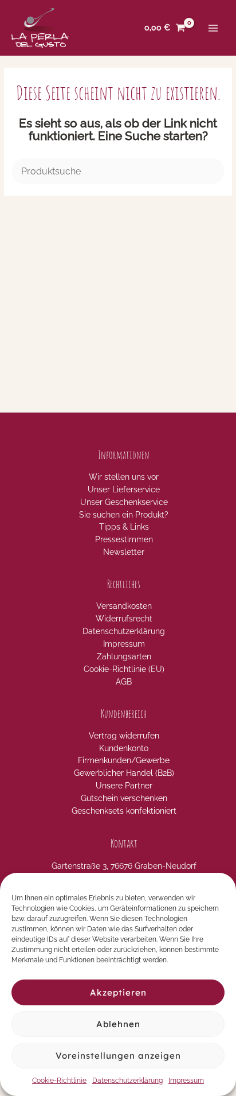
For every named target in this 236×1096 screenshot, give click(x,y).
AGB (124, 681)
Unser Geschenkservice (124, 502)
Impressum (186, 1080)
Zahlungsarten (124, 656)
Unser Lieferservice (124, 489)
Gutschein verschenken (124, 798)
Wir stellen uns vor (124, 476)
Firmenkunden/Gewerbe (124, 760)
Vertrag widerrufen (124, 735)
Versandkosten (124, 606)
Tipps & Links (124, 526)
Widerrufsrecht (124, 618)
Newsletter (123, 552)
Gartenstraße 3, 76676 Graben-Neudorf (124, 865)
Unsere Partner (124, 785)
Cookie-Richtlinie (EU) (124, 669)
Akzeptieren (118, 992)
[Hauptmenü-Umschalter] (213, 28)
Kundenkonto (123, 748)
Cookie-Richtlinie (59, 1080)
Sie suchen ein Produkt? (123, 514)
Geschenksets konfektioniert (124, 810)
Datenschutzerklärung (127, 1080)
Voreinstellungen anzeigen (118, 1055)
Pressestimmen (124, 539)
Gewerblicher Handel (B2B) (124, 773)
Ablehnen (118, 1024)
